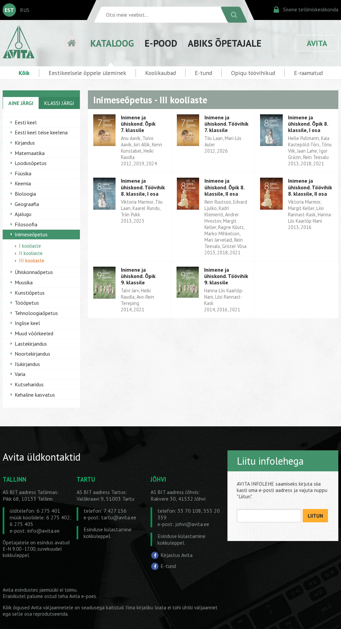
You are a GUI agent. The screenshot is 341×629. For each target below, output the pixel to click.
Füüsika (23, 173)
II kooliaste (31, 253)
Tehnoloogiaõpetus (36, 313)
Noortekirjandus (32, 353)
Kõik (24, 73)
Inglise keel (27, 323)
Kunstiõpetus (30, 292)
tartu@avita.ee (118, 517)
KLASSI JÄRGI (59, 103)
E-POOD (161, 43)
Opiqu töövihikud (253, 73)
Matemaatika (30, 153)
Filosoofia (26, 224)
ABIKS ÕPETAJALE (224, 43)
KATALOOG (112, 43)
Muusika (24, 282)
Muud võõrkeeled (34, 333)
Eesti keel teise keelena (41, 132)
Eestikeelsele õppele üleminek (87, 73)
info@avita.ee (43, 530)
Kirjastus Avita (176, 555)
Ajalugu (23, 214)
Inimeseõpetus (31, 234)
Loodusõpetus (31, 163)
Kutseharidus (29, 384)
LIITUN (315, 516)
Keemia (23, 183)
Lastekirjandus (31, 343)
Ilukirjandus (27, 364)
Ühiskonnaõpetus (34, 272)
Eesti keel (26, 122)
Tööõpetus (27, 302)
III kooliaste (31, 260)
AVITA (317, 43)
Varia (20, 374)
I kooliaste (30, 246)
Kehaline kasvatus (35, 394)
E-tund (203, 73)
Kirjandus (25, 142)
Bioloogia (25, 193)
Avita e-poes (82, 596)
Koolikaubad (160, 73)
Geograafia (27, 204)
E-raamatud (308, 73)
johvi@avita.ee (192, 524)
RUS (24, 10)
